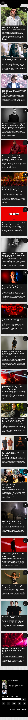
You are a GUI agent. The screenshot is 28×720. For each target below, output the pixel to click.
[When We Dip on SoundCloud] (14, 703)
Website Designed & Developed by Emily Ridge (17, 709)
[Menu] (3, 3)
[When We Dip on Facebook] (3, 703)
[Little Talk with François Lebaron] (14, 511)
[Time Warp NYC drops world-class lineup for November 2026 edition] (14, 311)
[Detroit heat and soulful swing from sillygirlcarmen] (14, 577)
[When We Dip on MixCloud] (19, 703)
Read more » (4, 38)
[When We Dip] (14, 5)
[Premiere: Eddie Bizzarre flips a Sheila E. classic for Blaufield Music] (14, 214)
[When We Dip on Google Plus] (24, 703)
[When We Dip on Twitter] (8, 703)
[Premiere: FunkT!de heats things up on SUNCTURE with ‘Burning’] (14, 147)
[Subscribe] (23, 699)
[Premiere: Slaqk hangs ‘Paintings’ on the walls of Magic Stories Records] (14, 115)
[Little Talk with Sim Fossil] (14, 16)
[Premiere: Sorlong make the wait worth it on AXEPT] (14, 608)
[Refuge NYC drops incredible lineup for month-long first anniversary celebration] (14, 640)
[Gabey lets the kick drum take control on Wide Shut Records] (14, 50)
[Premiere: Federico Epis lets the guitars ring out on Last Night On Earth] (14, 277)
